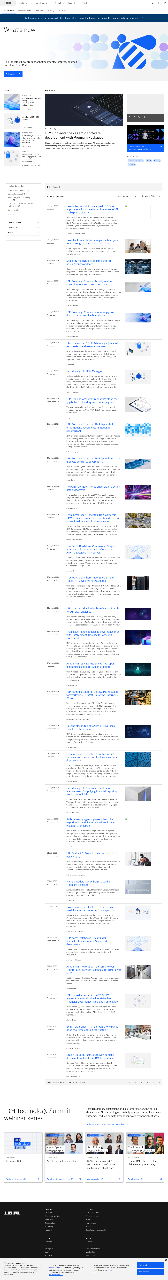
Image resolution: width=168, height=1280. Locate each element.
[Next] (159, 1082)
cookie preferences (56, 1268)
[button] (159, 3)
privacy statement (56, 1275)
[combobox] (103, 187)
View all (11, 214)
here (112, 1270)
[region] (103, 219)
